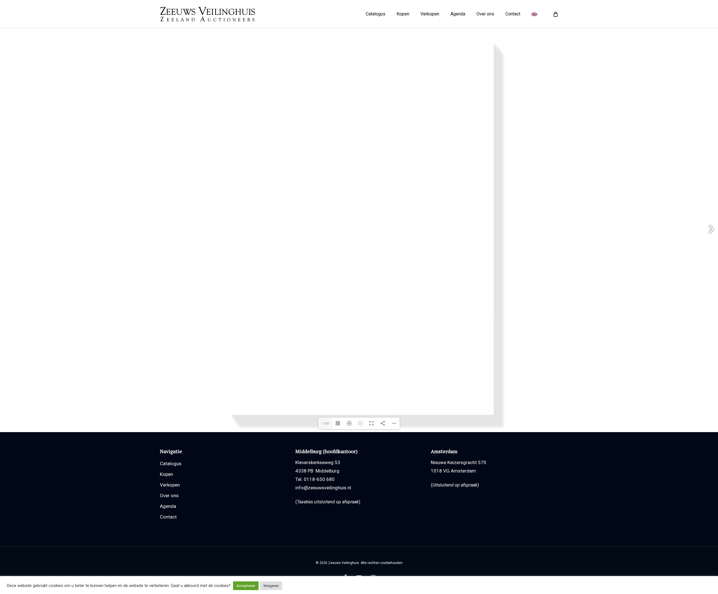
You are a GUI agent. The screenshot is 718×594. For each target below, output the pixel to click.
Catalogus (170, 463)
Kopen (166, 474)
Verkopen (170, 485)
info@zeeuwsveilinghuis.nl (323, 487)
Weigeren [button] (271, 586)
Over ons (169, 495)
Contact (168, 517)
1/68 (325, 423)
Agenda (168, 506)
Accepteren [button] (245, 586)
